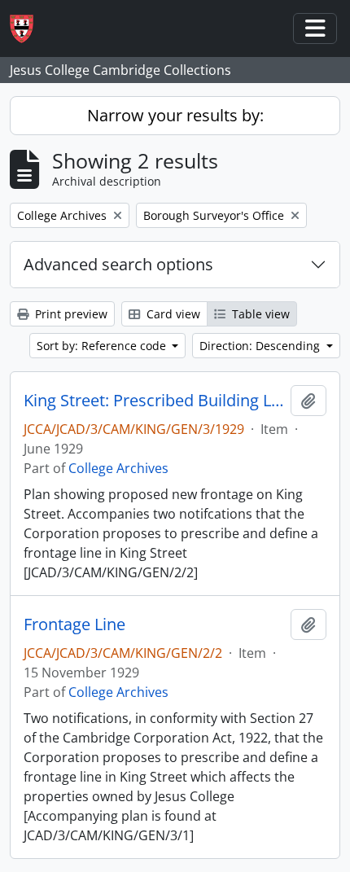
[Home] (28, 29)
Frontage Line (74, 624)
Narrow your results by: (175, 115)
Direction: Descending (261, 345)
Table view (259, 314)
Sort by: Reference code (103, 345)
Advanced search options (118, 264)
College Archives (118, 468)
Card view (171, 314)
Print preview (69, 314)
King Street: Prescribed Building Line (154, 400)
